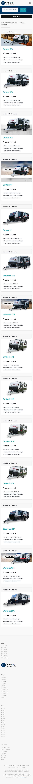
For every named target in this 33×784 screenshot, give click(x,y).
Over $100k (4, 656)
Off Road (3, 757)
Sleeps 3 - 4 (4, 693)
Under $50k (4, 646)
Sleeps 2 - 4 (4, 689)
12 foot (3, 710)
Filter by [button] (15, 16)
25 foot (3, 734)
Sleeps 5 (3, 683)
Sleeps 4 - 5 (4, 695)
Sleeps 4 (3, 681)
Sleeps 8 (3, 687)
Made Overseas (5, 749)
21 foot (3, 726)
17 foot (3, 718)
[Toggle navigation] (30, 3)
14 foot (3, 714)
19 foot (3, 722)
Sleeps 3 (3, 679)
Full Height (4, 751)
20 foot (3, 724)
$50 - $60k (4, 648)
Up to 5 (3, 697)
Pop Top (3, 753)
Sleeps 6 (3, 685)
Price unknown (5, 658)
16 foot (3, 716)
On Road (3, 755)
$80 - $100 (4, 654)
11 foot (3, 708)
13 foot (3, 712)
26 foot (3, 736)
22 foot (3, 728)
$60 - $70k (4, 650)
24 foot (3, 732)
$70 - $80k (4, 652)
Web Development (23, 777)
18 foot (3, 720)
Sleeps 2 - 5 (4, 691)
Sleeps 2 (3, 677)
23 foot (3, 730)
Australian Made (5, 747)
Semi (2, 759)
